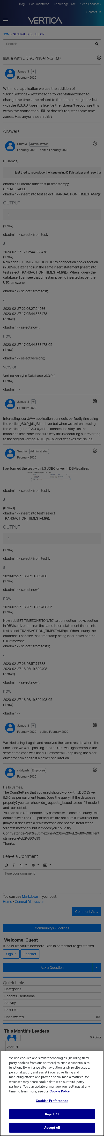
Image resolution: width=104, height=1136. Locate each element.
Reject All (52, 1114)
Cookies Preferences (52, 1101)
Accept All (51, 1127)
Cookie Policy (60, 1091)
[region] (52, 1093)
